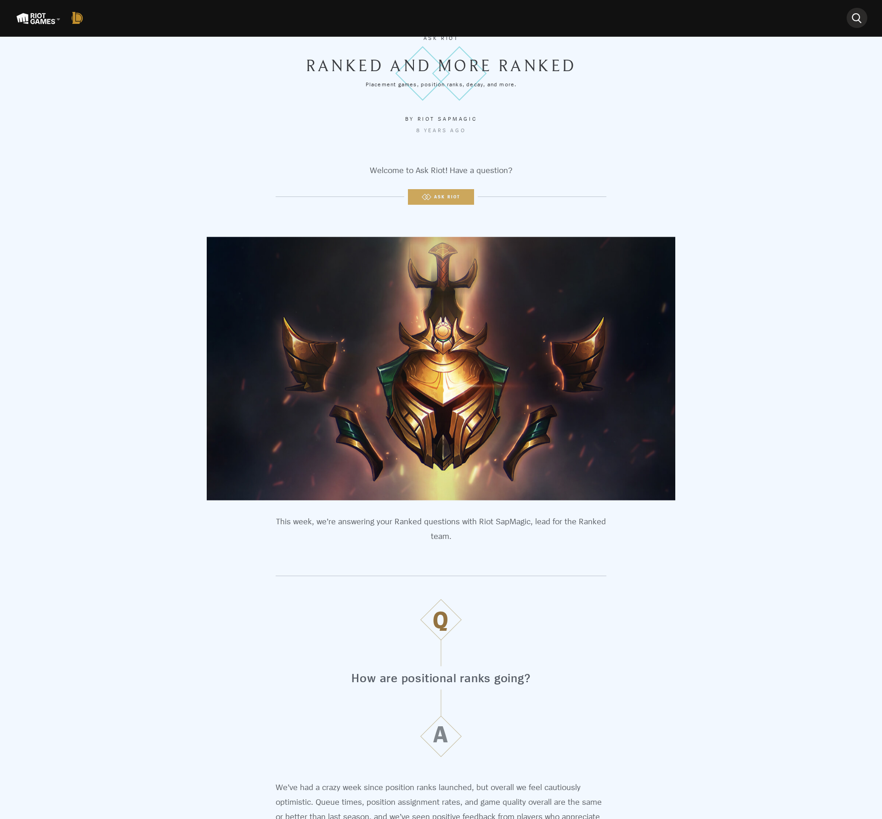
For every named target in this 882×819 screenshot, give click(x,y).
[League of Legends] (79, 18)
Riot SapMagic (447, 119)
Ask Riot (441, 38)
